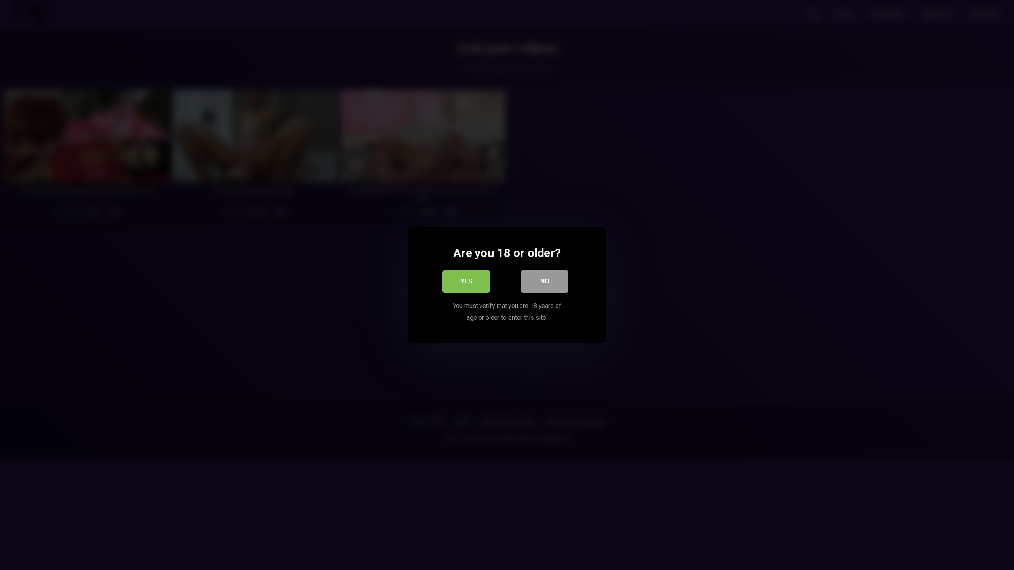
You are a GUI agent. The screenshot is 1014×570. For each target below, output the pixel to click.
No (544, 281)
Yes (466, 281)
